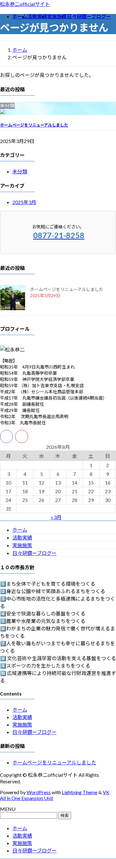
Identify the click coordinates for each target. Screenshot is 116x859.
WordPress (39, 792)
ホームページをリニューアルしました (34, 125)
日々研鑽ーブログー (34, 553)
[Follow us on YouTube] (21, 436)
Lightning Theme (79, 792)
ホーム (19, 530)
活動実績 (22, 537)
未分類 (19, 171)
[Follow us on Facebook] (6, 436)
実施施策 (22, 545)
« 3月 (56, 517)
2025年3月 (24, 202)
